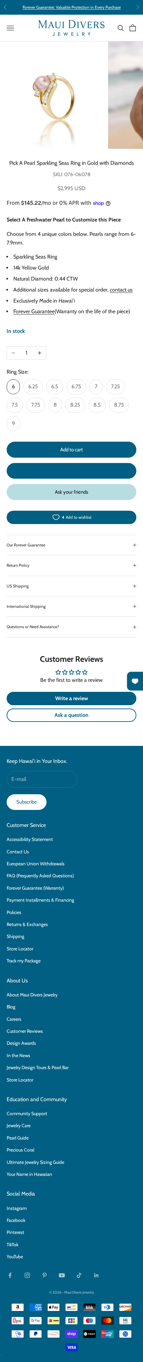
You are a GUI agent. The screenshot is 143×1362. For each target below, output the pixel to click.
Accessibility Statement (30, 839)
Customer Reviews (25, 1031)
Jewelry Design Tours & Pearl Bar (38, 1067)
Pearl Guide (18, 1138)
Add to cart (71, 450)
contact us (121, 290)
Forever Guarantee (34, 311)
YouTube (15, 1257)
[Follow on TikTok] (79, 1275)
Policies (14, 912)
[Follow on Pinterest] (44, 1275)
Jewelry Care (19, 1125)
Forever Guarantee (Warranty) (35, 888)
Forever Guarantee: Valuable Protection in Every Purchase (72, 7)
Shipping (15, 936)
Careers (14, 1019)
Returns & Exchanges (27, 924)
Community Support (27, 1113)
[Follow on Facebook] (10, 1275)
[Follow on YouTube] (62, 1275)
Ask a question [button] (71, 715)
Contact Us (18, 852)
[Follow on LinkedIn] (96, 1275)
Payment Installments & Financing (40, 900)
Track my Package (24, 961)
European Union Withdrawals (36, 864)
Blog (11, 1007)
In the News (18, 1055)
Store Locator (20, 949)
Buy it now (71, 471)
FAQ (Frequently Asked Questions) (40, 876)
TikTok (12, 1245)
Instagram (17, 1208)
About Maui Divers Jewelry (32, 995)
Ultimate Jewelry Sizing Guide (35, 1162)
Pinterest (15, 1232)
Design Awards (21, 1043)
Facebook (16, 1220)
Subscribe (26, 802)
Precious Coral (20, 1150)
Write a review (71, 698)
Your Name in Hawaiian (29, 1174)
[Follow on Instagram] (27, 1275)
